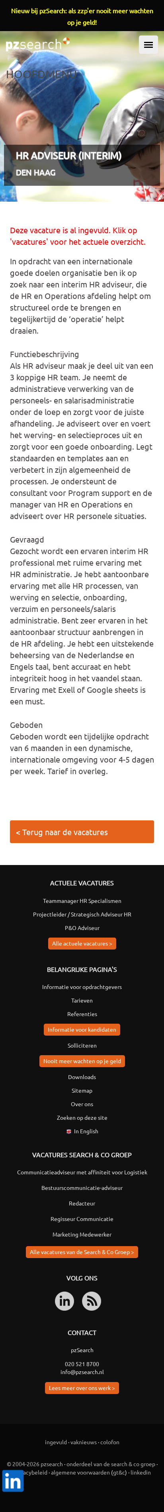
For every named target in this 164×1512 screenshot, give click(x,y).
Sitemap (82, 1090)
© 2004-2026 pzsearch (35, 1463)
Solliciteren (82, 1045)
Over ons (82, 1103)
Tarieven (82, 1000)
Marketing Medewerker (82, 1234)
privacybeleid (30, 1472)
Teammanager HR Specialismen (82, 900)
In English (86, 1130)
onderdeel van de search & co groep (110, 1463)
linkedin (141, 1472)
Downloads (82, 1076)
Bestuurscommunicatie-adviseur (82, 1187)
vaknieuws (83, 1441)
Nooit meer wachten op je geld (82, 1060)
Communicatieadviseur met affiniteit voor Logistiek (82, 1172)
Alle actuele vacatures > (82, 943)
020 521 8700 (82, 1363)
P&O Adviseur (82, 927)
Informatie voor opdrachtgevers (82, 986)
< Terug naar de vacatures (62, 832)
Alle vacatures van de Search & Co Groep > (82, 1251)
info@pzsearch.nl (82, 1371)
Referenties (82, 1013)
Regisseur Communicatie (82, 1218)
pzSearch (82, 1349)
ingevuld (56, 1441)
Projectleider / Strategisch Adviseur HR (82, 914)
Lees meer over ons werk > (82, 1387)
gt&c (119, 1472)
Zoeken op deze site (82, 1117)
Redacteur (82, 1203)
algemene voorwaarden (80, 1472)
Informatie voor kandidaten (82, 1029)
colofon (109, 1441)
